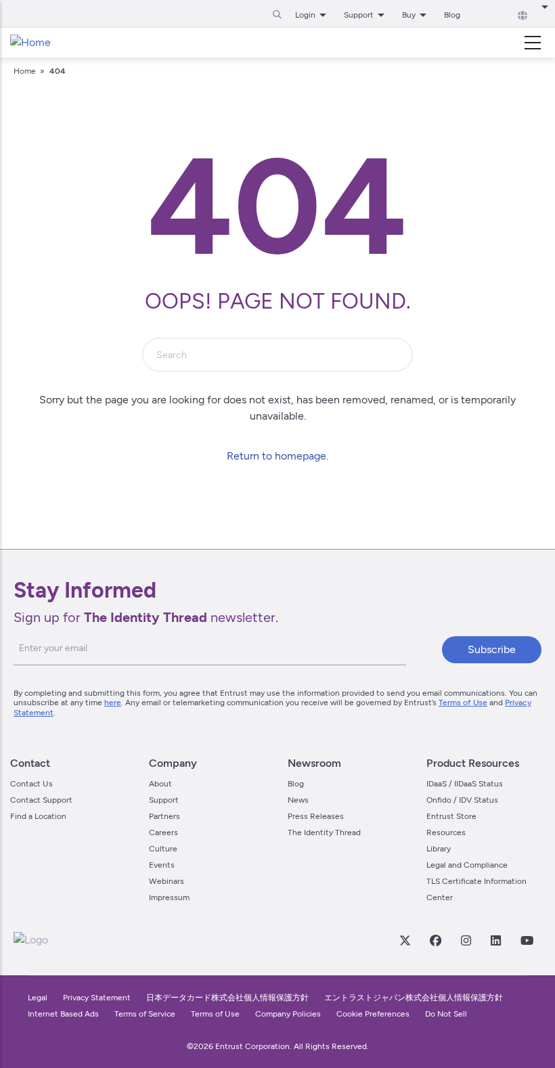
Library (438, 848)
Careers (163, 832)
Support (164, 800)
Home (25, 71)
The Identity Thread (324, 832)
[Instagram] (466, 940)
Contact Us (31, 783)
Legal (37, 997)
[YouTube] (526, 940)
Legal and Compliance (467, 865)
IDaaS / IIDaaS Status (464, 783)
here (112, 702)
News (298, 800)
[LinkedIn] (495, 940)
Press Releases (316, 816)
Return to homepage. (277, 455)
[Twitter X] (405, 940)
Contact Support (41, 800)
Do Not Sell (446, 1014)
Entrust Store (451, 816)
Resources (446, 832)
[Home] (30, 43)
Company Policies (288, 1014)
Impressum (169, 897)
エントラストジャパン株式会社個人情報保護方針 (413, 997)
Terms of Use (463, 702)
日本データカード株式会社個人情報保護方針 (227, 997)
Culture (163, 848)
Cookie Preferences (372, 1014)
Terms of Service (144, 1014)
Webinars (166, 881)
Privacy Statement (97, 997)
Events (162, 865)
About (160, 783)
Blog (452, 15)
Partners (164, 816)
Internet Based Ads (63, 1014)
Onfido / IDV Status (462, 800)
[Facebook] (435, 940)
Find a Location (38, 816)
